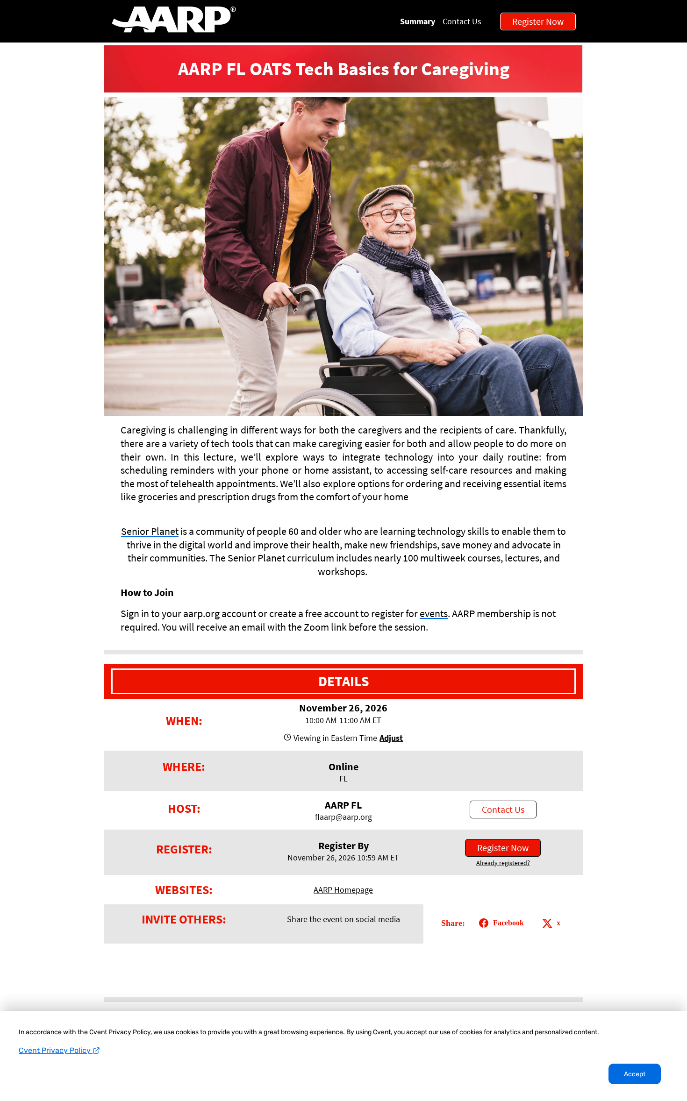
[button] (390, 737)
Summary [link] (417, 21)
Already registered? (503, 863)
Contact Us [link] (462, 21)
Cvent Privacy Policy (56, 1050)
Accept (634, 1074)
